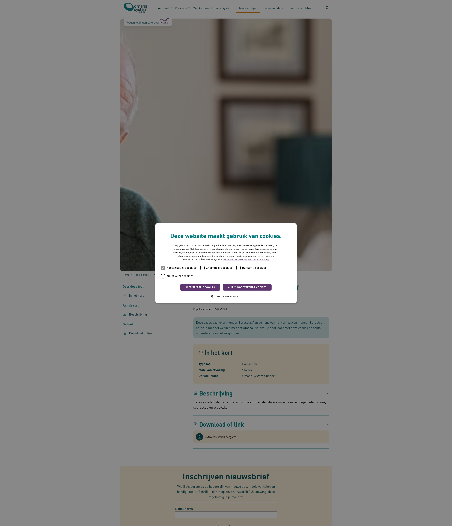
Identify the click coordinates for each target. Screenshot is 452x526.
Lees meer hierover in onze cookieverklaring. (246, 259)
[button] (226, 296)
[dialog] (226, 263)
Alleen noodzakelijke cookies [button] (247, 287)
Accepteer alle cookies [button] (200, 287)
